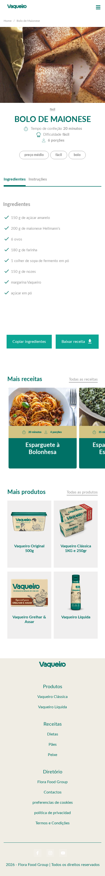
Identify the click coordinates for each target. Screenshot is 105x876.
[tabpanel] (52, 253)
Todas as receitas (83, 379)
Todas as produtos (82, 492)
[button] (98, 7)
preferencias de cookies (52, 802)
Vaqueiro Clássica (52, 697)
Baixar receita (73, 342)
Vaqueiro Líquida (52, 707)
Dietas (52, 734)
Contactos (53, 792)
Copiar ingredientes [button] (29, 342)
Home (7, 20)
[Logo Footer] (52, 662)
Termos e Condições (52, 823)
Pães (53, 744)
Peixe (52, 755)
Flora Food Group (52, 782)
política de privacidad (52, 813)
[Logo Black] (17, 5)
